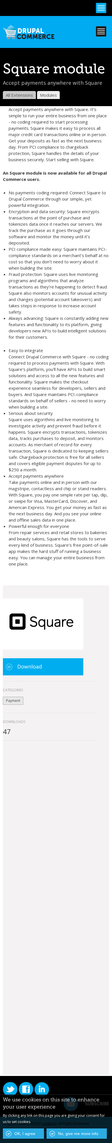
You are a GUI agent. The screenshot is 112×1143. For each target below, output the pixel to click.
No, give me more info (78, 1133)
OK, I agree (24, 1133)
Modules (48, 95)
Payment (13, 700)
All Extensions (19, 95)
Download (29, 666)
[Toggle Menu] (101, 8)
